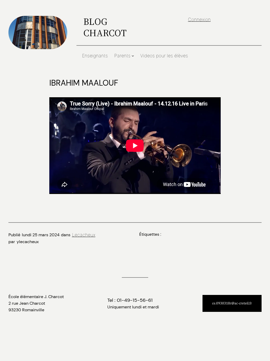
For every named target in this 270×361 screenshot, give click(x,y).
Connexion (199, 19)
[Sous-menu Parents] (133, 55)
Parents (122, 55)
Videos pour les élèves (164, 55)
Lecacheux (83, 235)
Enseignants (95, 55)
